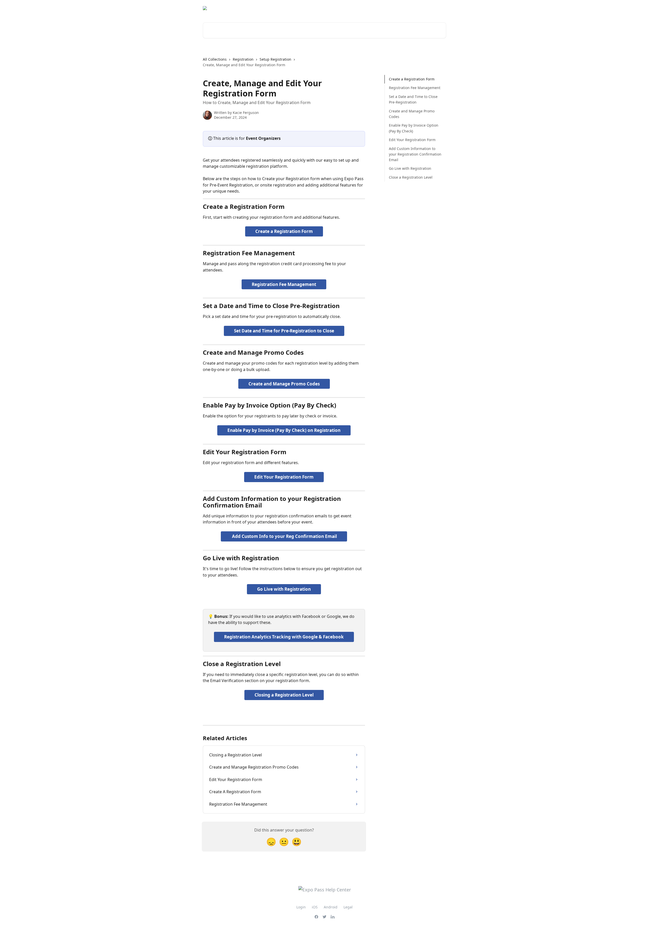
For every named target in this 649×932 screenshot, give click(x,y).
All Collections (215, 59)
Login (301, 907)
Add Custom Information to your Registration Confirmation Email (415, 154)
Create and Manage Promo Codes (284, 384)
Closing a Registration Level (284, 695)
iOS (315, 907)
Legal (348, 907)
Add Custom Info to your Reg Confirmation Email (284, 536)
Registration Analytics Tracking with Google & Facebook (284, 637)
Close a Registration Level (410, 177)
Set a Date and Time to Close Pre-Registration (413, 99)
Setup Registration (275, 59)
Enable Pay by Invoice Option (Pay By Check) (413, 128)
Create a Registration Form (284, 231)
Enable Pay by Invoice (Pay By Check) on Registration (283, 430)
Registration (243, 59)
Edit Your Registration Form (284, 477)
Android (330, 907)
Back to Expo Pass (427, 8)
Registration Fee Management (284, 284)
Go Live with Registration (284, 589)
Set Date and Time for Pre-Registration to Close (284, 331)
